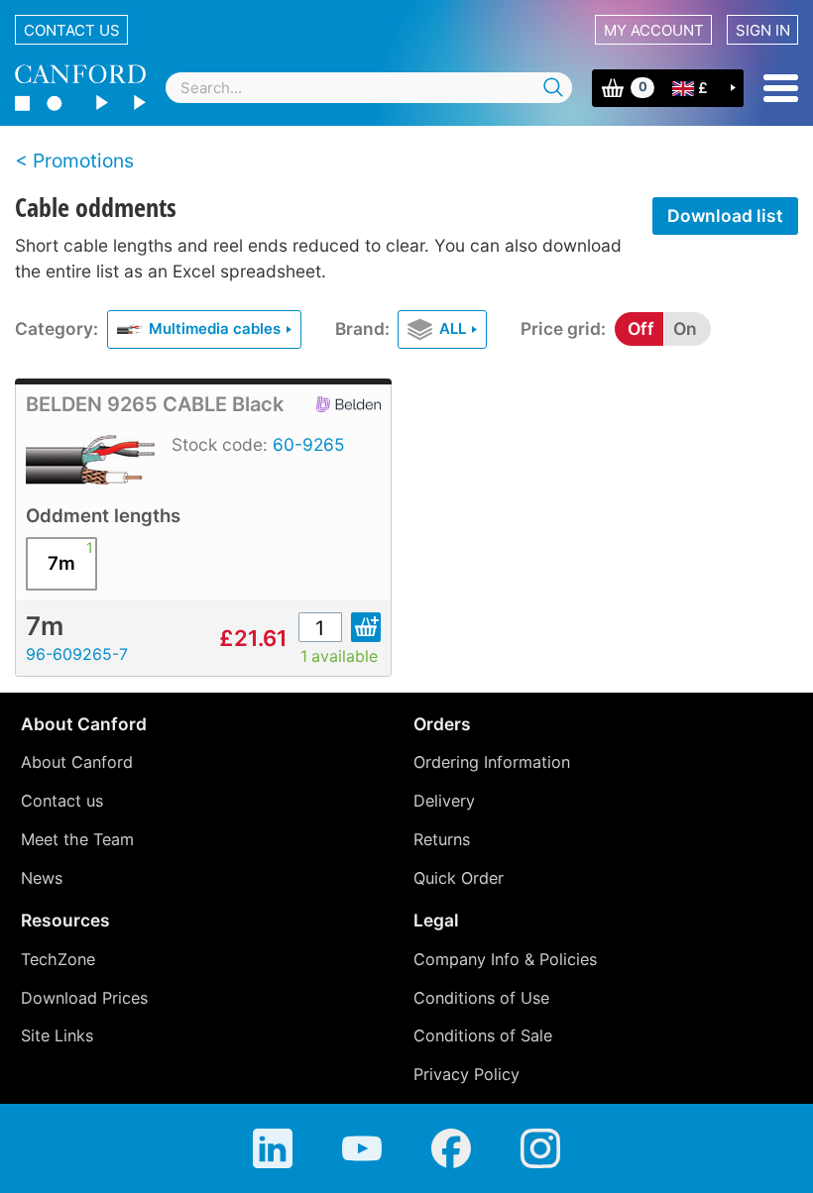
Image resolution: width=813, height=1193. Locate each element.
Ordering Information (491, 762)
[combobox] (369, 87)
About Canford (77, 762)
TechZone (58, 959)
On (685, 328)
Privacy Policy (466, 1074)
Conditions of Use (481, 998)
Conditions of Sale (482, 1035)
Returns (441, 839)
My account (654, 30)
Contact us (72, 30)
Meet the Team (77, 839)
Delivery (444, 801)
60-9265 (309, 444)
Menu (780, 88)
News (41, 878)
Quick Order (458, 878)
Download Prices (84, 998)
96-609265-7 (77, 654)
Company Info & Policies (505, 959)
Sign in (763, 30)
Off (641, 328)
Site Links (57, 1035)
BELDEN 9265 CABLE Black (155, 404)
